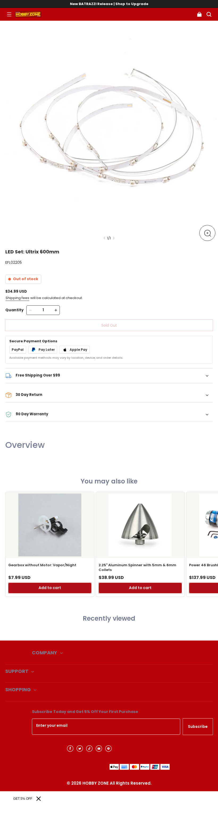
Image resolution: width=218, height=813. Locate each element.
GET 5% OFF (22, 799)
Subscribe (198, 726)
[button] (9, 14)
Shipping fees (17, 297)
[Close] (38, 799)
